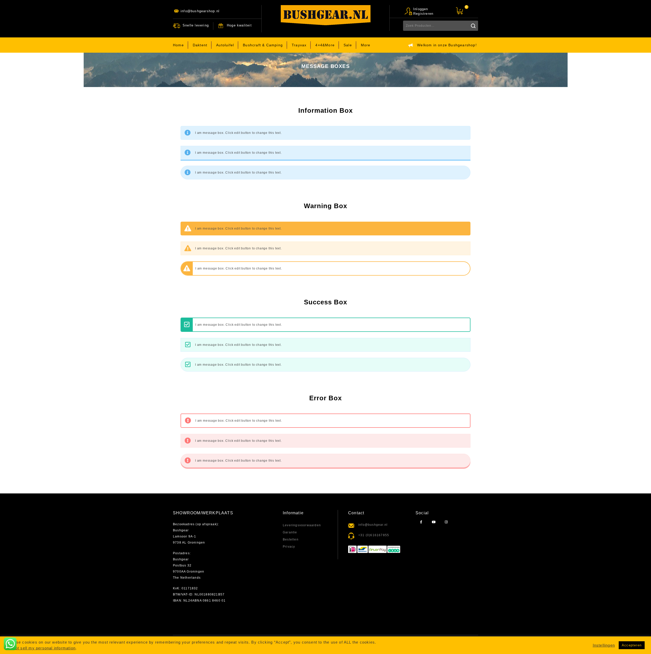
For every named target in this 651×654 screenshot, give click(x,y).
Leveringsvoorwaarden (302, 525)
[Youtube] (434, 522)
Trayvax (299, 45)
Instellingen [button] (604, 645)
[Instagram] (446, 522)
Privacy (289, 546)
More (366, 45)
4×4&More (325, 45)
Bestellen (291, 539)
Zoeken (473, 26)
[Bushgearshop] (326, 15)
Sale (348, 45)
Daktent (200, 45)
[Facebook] (421, 522)
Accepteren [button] (632, 645)
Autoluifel (225, 45)
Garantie (290, 532)
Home (178, 45)
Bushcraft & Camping (263, 45)
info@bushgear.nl (373, 525)
